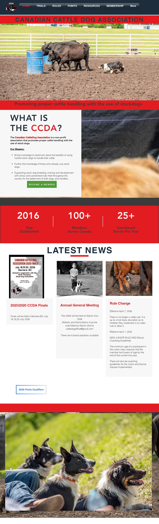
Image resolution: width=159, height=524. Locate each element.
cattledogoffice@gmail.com (79, 328)
